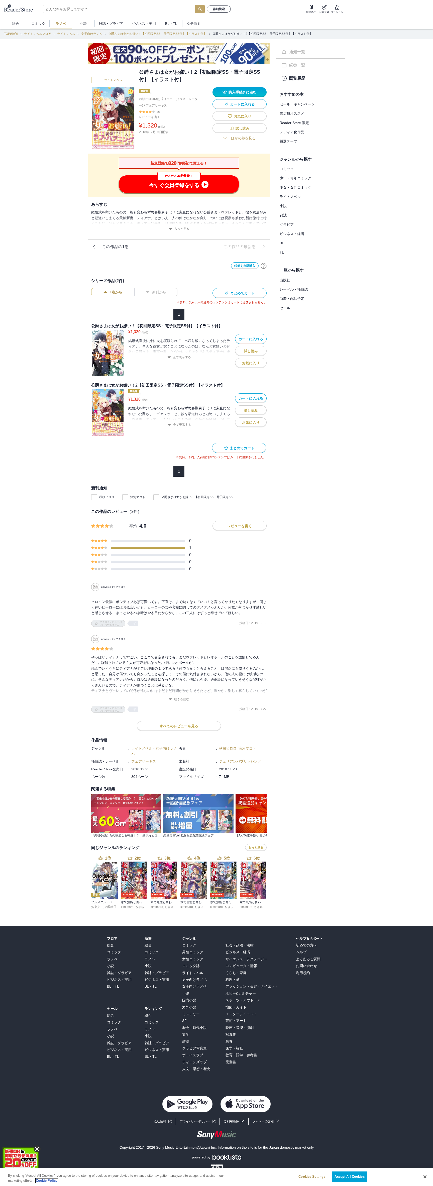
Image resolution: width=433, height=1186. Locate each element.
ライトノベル (66, 34)
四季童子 (111, 907)
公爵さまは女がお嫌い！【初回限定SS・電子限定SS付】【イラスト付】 (157, 34)
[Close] (424, 1176)
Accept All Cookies (349, 1176)
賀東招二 (97, 907)
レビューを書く (149, 116)
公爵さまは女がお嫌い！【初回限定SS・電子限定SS (197, 497)
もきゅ (139, 907)
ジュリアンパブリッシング (240, 761)
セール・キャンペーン (297, 104)
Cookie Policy (46, 1180)
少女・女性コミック (295, 187)
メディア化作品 (292, 132)
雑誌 (283, 215)
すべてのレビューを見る (179, 726)
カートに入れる (242, 104)
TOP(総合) (11, 34)
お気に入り (242, 116)
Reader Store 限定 (294, 123)
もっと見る (181, 228)
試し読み (243, 128)
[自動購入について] (264, 266)
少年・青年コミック (295, 178)
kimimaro (127, 907)
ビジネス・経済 (292, 234)
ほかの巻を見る (243, 138)
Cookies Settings (311, 1176)
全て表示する (182, 357)
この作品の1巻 (115, 247)
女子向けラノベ (91, 34)
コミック (287, 169)
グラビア (287, 224)
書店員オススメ (292, 113)
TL (282, 252)
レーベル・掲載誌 (294, 289)
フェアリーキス (156, 105)
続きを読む (181, 699)
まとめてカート (242, 293)
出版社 (285, 280)
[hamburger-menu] (425, 9)
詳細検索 (219, 9)
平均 (133, 526)
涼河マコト (137, 497)
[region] (216, 1177)
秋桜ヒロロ (106, 497)
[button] (266, 1121)
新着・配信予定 (292, 299)
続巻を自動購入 (244, 266)
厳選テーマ (288, 141)
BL (282, 243)
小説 (283, 206)
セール (285, 308)
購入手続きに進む (243, 92)
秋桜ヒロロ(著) (149, 99)
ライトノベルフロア (37, 34)
